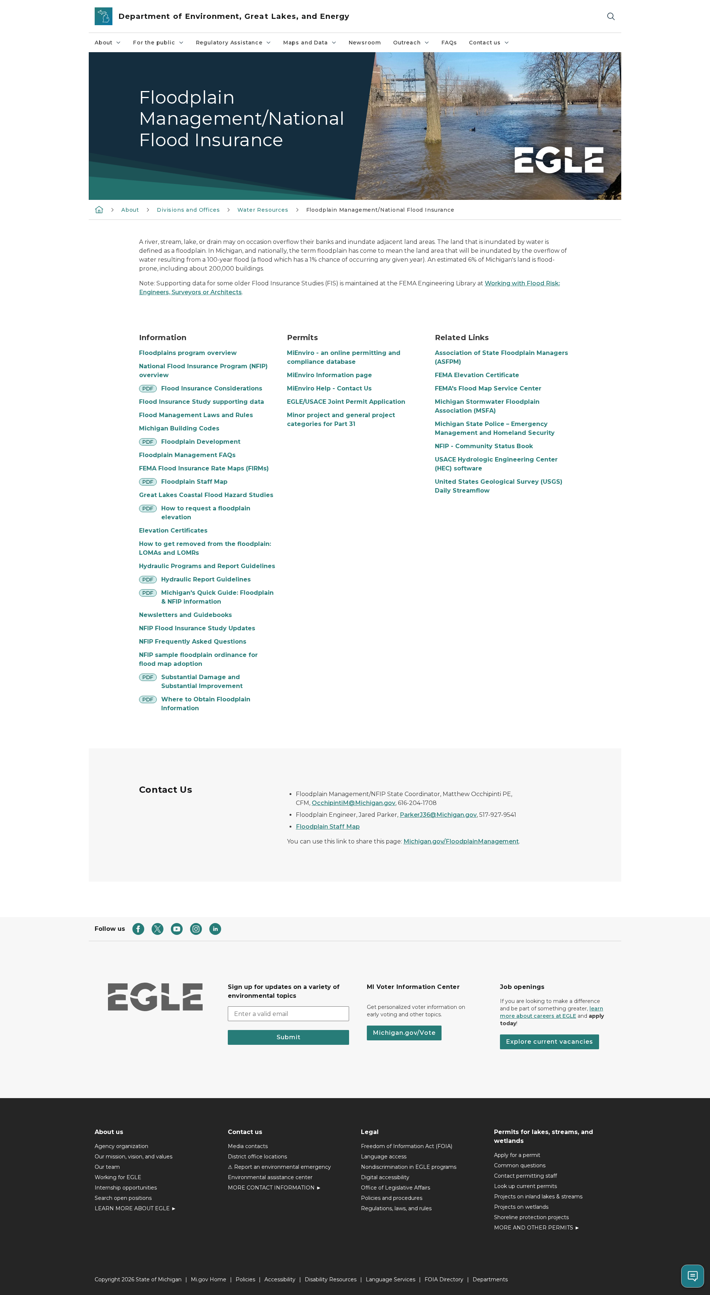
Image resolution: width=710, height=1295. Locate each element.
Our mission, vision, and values (133, 1156)
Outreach (407, 42)
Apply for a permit (517, 1155)
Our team (107, 1167)
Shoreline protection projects (531, 1217)
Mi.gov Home (208, 1279)
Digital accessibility (385, 1177)
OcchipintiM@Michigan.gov (353, 802)
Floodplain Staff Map (194, 481)
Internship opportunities (126, 1187)
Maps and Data (305, 42)
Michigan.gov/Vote (404, 1032)
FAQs (449, 42)
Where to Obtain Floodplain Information (205, 704)
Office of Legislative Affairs (395, 1187)
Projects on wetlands (521, 1207)
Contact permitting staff (525, 1175)
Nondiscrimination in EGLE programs (408, 1167)
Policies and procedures (391, 1198)
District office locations (257, 1156)
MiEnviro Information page (329, 375)
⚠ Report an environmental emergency (279, 1167)
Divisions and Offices (188, 210)
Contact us (485, 42)
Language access (383, 1156)
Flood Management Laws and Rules (196, 415)
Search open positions (123, 1198)
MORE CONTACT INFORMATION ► (274, 1187)
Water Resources (262, 210)
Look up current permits (525, 1186)
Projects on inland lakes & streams (538, 1196)
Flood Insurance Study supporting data (201, 401)
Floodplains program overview (188, 352)
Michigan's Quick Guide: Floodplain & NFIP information (217, 597)
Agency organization (121, 1146)
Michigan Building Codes (179, 428)
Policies (245, 1279)
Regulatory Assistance (229, 42)
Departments (490, 1279)
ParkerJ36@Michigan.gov (438, 814)
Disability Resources (330, 1279)
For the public (154, 42)
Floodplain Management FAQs (187, 455)
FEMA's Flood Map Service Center (488, 388)
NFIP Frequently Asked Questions (192, 641)
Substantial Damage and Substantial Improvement (202, 682)
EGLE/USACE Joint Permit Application (346, 401)
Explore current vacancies (549, 1041)
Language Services (390, 1279)
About (103, 42)
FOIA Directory (444, 1279)
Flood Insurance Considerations (211, 388)
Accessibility (279, 1279)
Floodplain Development (200, 441)
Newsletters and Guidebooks (185, 614)
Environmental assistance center (270, 1177)
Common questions (519, 1165)
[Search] (610, 16)
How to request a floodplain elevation (205, 513)
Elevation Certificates (173, 530)
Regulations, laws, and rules (396, 1208)
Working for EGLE (118, 1177)
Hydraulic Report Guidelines (206, 579)
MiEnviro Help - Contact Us (329, 388)
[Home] (99, 209)
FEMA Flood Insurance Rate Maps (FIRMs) (204, 468)
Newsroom (365, 42)
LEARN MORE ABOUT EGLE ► (135, 1208)
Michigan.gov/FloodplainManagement (461, 841)
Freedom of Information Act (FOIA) (406, 1146)
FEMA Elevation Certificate (477, 375)
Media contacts (248, 1146)
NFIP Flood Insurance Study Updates (197, 628)
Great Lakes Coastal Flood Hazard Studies (206, 495)
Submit (289, 1037)
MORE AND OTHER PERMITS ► (537, 1227)
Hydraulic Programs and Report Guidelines (207, 566)
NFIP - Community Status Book (484, 446)
